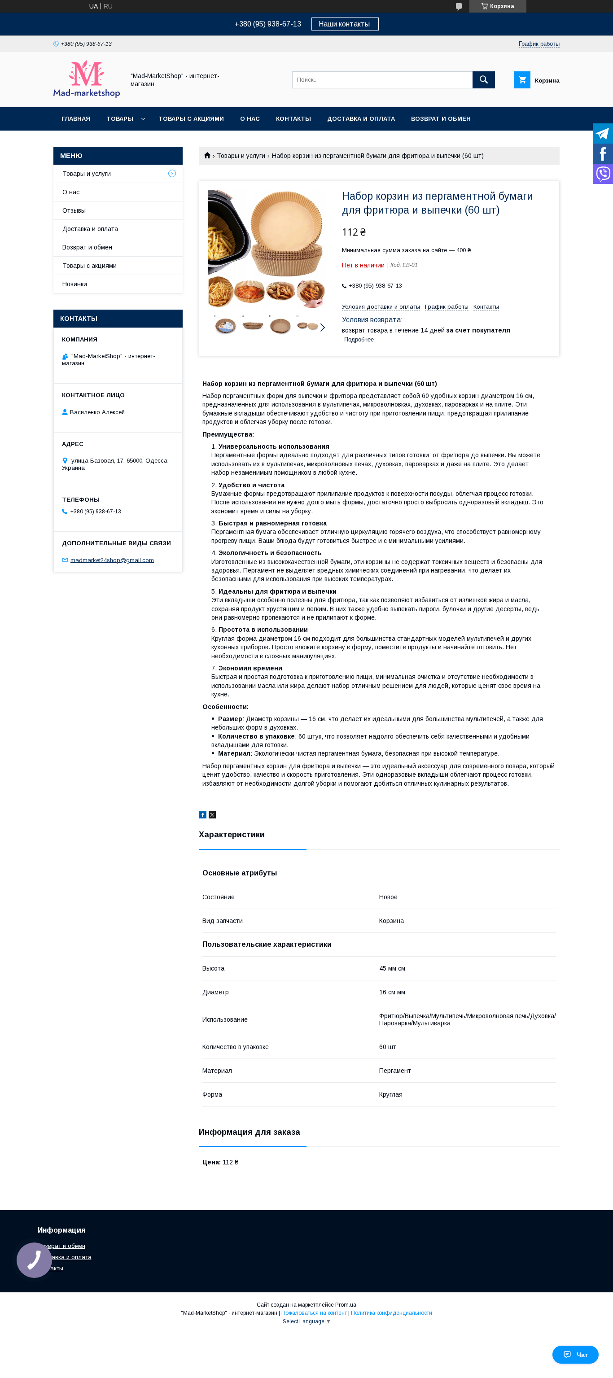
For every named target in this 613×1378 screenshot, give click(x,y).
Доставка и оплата (361, 118)
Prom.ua (345, 1305)
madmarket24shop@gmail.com (112, 559)
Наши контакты (345, 24)
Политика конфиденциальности (391, 1313)
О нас (250, 118)
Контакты (293, 118)
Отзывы (74, 210)
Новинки (74, 284)
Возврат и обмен (441, 118)
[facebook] (202, 816)
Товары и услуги (241, 155)
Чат (582, 1354)
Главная (75, 118)
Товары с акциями (191, 118)
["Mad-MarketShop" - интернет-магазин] (86, 95)
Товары (119, 118)
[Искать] (484, 79)
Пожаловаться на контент (314, 1313)
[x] (212, 816)
